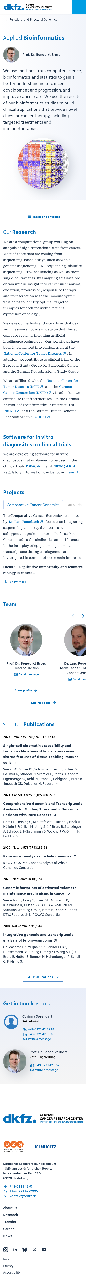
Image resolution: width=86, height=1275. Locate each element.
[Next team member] (83, 616)
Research (10, 1214)
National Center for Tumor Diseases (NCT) (40, 384)
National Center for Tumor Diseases (33, 353)
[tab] (33, 504)
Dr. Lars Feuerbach (24, 522)
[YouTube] (44, 1249)
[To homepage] (28, 7)
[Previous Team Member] (73, 616)
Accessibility (12, 1272)
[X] (34, 1249)
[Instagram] (5, 1249)
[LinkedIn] (15, 1249)
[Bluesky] (24, 1249)
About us (10, 1207)
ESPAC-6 (33, 466)
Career (8, 1228)
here (70, 472)
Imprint (8, 1259)
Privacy (8, 1265)
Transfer (9, 1221)
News (7, 1235)
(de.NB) (10, 411)
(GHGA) (40, 417)
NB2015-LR (62, 466)
